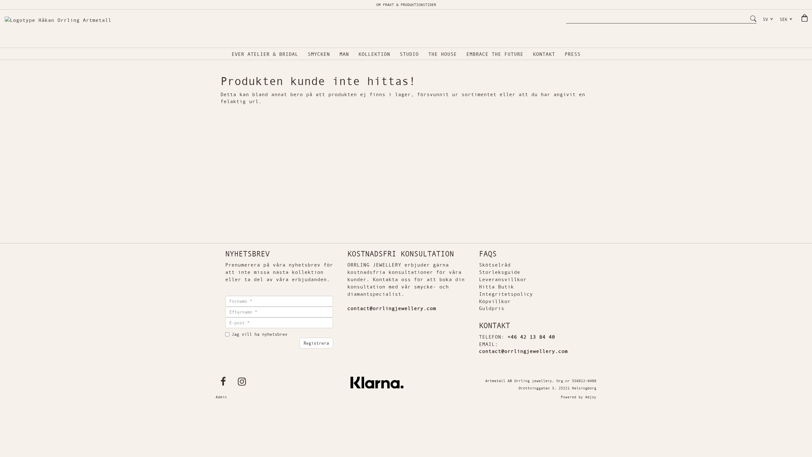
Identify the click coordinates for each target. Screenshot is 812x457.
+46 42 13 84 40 (531, 337)
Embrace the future (494, 54)
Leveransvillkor (503, 279)
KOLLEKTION (374, 54)
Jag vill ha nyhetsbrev (259, 334)
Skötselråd (495, 265)
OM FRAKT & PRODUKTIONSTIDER (406, 5)
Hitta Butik (496, 286)
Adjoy (590, 397)
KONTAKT (544, 54)
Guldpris (491, 308)
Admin (221, 397)
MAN (344, 54)
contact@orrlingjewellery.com (523, 351)
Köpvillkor (495, 301)
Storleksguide (499, 272)
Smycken (319, 54)
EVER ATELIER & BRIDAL (265, 54)
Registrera (316, 343)
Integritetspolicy (506, 294)
